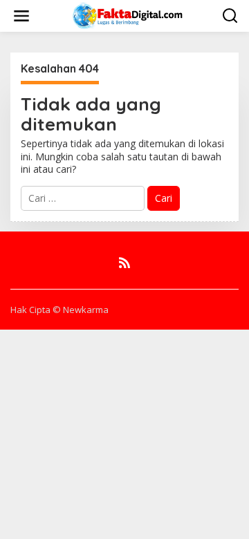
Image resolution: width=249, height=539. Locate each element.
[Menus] (21, 16)
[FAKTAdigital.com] (127, 14)
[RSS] (124, 263)
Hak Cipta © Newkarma (59, 309)
